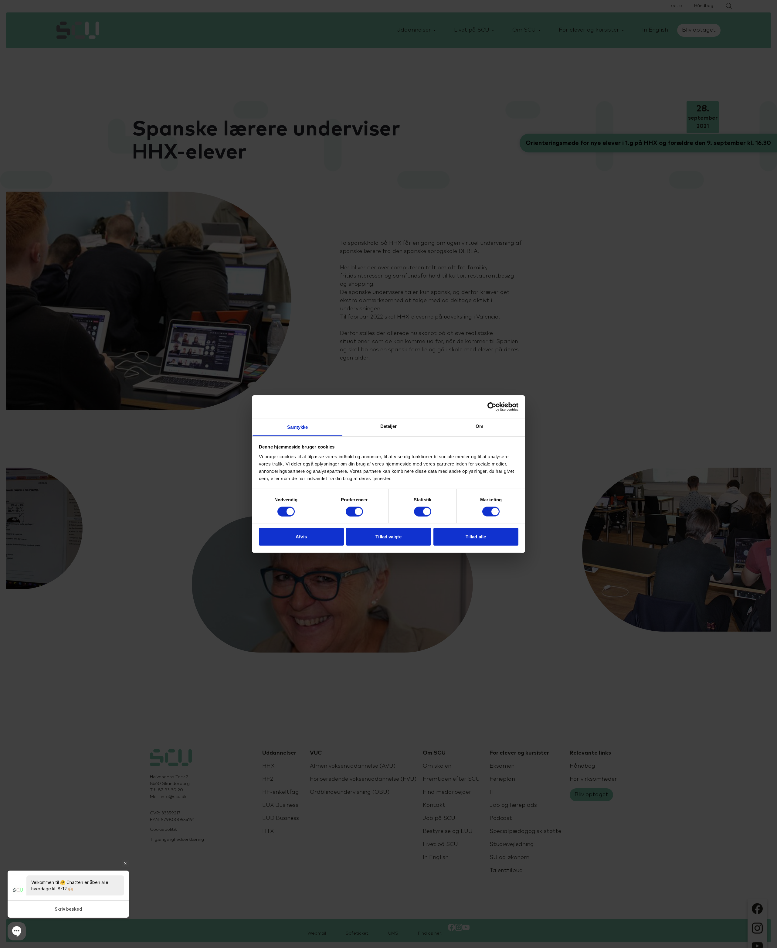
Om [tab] (479, 426)
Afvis (301, 536)
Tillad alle (476, 536)
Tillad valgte (388, 536)
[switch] (354, 511)
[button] (17, 931)
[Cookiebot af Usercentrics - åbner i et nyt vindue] (491, 406)
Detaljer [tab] (388, 426)
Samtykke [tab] (297, 427)
